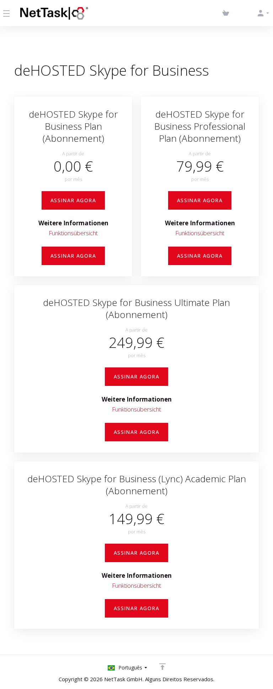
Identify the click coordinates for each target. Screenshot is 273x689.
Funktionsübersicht (73, 233)
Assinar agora (73, 200)
